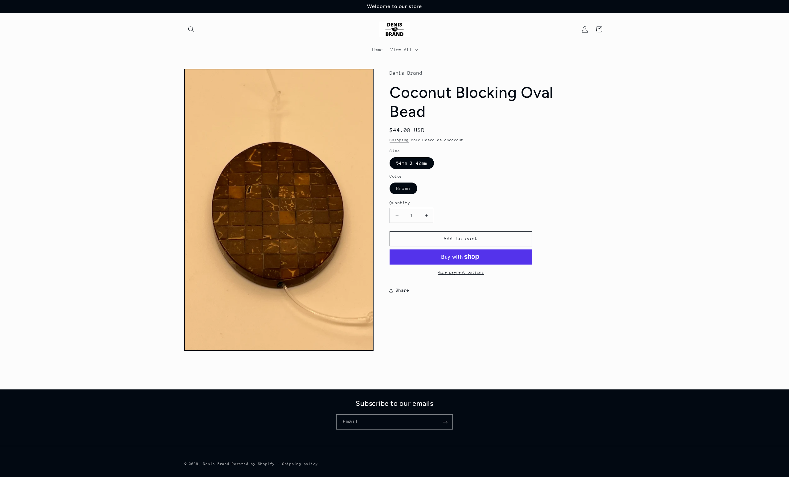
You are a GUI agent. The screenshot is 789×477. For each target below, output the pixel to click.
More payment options (461, 272)
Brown (403, 188)
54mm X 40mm (411, 163)
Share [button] (402, 290)
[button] (191, 29)
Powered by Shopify (253, 464)
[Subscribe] (445, 422)
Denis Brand (216, 464)
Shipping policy (300, 464)
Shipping (399, 140)
